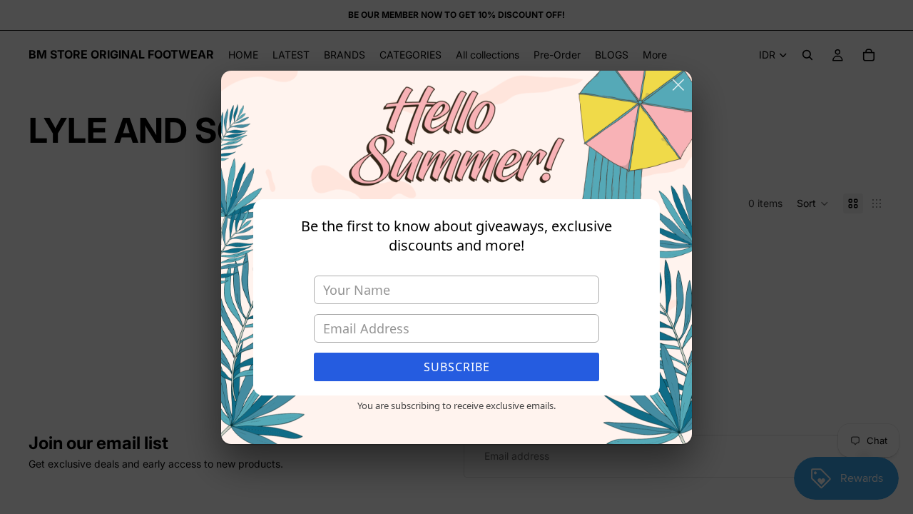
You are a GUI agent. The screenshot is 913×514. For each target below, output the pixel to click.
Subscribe (457, 367)
